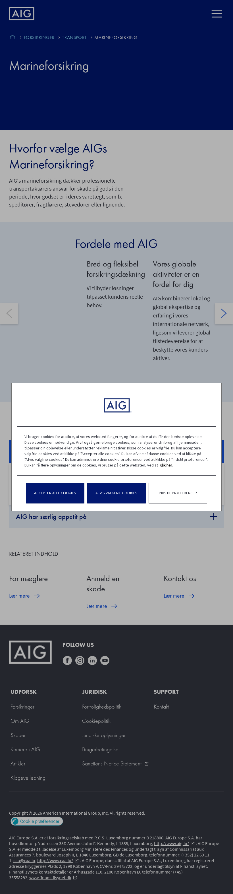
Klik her (166, 465)
